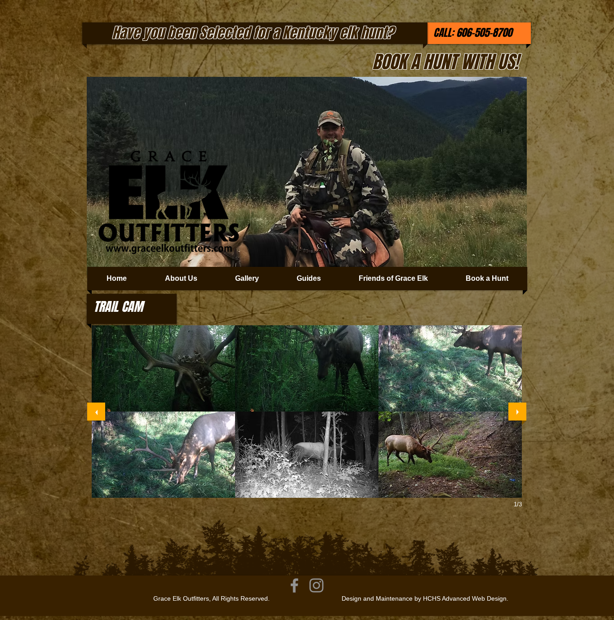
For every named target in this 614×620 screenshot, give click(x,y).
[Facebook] (294, 585)
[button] (163, 368)
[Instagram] (316, 585)
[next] (517, 412)
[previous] (96, 412)
